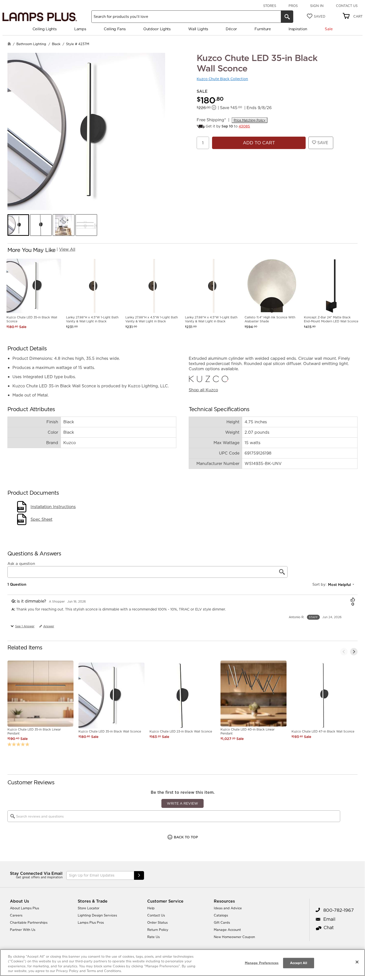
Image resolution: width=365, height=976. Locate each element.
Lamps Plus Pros (91, 922)
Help (151, 908)
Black (56, 44)
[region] (182, 962)
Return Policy (157, 929)
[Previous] (344, 651)
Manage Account (227, 929)
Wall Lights (198, 28)
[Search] (287, 16)
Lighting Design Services (97, 915)
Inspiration (298, 28)
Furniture (263, 28)
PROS (293, 5)
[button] (18, 225)
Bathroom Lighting (31, 44)
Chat (329, 927)
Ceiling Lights (45, 28)
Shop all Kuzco (203, 390)
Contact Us (347, 5)
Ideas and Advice (228, 908)
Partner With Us (22, 929)
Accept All (298, 963)
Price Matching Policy (249, 120)
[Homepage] (9, 44)
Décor (231, 28)
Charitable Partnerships (28, 922)
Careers (16, 915)
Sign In (317, 5)
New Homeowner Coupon (234, 937)
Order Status (157, 922)
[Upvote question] (353, 600)
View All (67, 249)
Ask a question (21, 563)
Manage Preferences (262, 963)
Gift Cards (222, 922)
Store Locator (88, 908)
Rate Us (153, 937)
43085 (244, 126)
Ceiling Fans (114, 28)
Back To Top (186, 837)
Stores (269, 5)
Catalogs (221, 915)
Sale (328, 28)
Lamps (80, 28)
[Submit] (139, 875)
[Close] (357, 961)
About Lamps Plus (24, 908)
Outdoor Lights (157, 28)
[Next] (354, 651)
